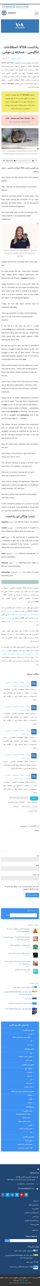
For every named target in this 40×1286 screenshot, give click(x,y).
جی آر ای (29, 1045)
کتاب (31, 1132)
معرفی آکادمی (28, 1060)
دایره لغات (29, 1076)
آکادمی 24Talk (29, 1049)
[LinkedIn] (12, 1195)
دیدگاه (36, 830)
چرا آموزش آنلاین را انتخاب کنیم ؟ (22, 987)
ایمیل (36, 865)
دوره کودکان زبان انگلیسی (32, 1220)
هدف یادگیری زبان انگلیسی (25, 1148)
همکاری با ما (35, 1209)
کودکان (30, 1099)
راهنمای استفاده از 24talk (25, 1057)
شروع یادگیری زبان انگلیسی (25, 1144)
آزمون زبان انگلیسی (28, 1030)
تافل (31, 1041)
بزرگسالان (29, 1095)
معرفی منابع (29, 1083)
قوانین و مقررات (34, 1224)
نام (37, 856)
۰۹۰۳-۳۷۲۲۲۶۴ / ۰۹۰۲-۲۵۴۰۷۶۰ (25, 1184)
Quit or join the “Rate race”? (20, 122)
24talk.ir (22, 1280)
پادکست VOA (26, 806)
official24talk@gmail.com (26, 1188)
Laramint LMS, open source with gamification (20, 1283)
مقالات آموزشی (28, 1087)
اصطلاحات (29, 1072)
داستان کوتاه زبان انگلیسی (25, 1129)
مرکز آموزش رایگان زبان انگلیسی (19, 1025)
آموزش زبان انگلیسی (28, 1065)
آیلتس (30, 1034)
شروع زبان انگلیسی (28, 1137)
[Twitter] (8, 1195)
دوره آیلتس (35, 1217)
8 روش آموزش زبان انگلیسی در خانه (20, 945)
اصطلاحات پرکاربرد (32, 802)
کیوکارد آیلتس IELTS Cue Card (21, 1037)
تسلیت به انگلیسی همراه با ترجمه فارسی (19, 953)
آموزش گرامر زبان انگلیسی (31, 1213)
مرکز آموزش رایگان (34, 1205)
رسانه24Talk (30, 1107)
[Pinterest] (21, 1195)
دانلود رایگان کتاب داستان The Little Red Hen (18, 1009)
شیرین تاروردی (16, 58)
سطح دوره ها (28, 1141)
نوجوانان (30, 1103)
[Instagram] (26, 1195)
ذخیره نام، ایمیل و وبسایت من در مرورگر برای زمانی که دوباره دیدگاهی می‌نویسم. (22, 887)
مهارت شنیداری (33, 811)
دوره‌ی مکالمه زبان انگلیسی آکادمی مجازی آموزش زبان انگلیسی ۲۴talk (20, 654)
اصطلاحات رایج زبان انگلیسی (16, 802)
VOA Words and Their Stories (18, 798)
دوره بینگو (36, 1201)
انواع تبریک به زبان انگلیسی (22, 970)
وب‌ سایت (36, 875)
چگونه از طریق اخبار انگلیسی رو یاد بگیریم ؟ (20, 1003)
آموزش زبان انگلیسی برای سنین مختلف (22, 1091)
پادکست (34, 806)
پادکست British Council (23, 1114)
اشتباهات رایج (28, 1069)
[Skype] (17, 1195)
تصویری (30, 1125)
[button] (35, 1230)
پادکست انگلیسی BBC (24, 1121)
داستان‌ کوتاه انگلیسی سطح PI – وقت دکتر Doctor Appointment (18, 930)
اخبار (31, 1053)
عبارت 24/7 (28, 999)
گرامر (31, 1080)
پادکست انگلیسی (28, 1111)
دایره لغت (16, 806)
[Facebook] (3, 1195)
